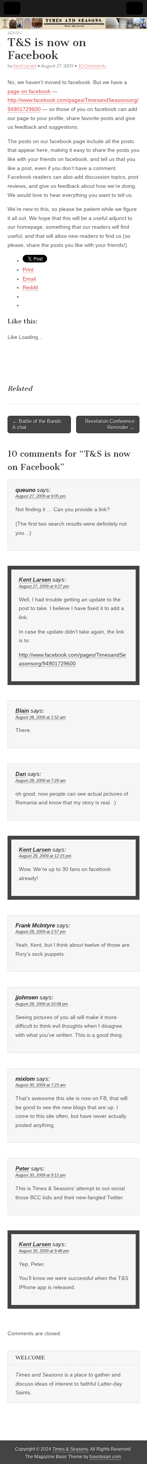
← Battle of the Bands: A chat (37, 424)
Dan (20, 774)
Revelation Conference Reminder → (110, 424)
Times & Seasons (70, 1449)
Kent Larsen (25, 66)
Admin (14, 32)
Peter (22, 1169)
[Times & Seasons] (73, 23)
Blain (22, 711)
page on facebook (29, 91)
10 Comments (92, 66)
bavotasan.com (105, 1456)
